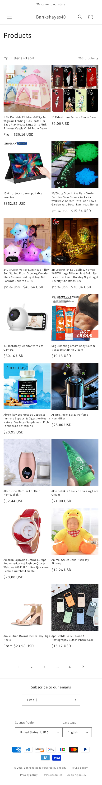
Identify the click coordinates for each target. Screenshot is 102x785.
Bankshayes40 (32, 767)
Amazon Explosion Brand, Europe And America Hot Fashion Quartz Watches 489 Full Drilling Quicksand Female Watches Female (27, 565)
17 (70, 666)
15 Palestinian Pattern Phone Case (73, 117)
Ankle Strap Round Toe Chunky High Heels (27, 637)
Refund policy (79, 767)
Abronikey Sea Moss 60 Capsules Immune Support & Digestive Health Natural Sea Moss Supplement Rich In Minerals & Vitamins (27, 420)
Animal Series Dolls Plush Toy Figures (70, 561)
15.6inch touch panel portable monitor (23, 195)
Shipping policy (76, 774)
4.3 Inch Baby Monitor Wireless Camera (23, 347)
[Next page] (83, 666)
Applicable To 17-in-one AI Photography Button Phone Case (72, 637)
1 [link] (19, 666)
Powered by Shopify (54, 767)
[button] (9, 17)
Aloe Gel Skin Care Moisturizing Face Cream (74, 493)
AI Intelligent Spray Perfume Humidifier (69, 416)
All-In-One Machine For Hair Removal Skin (22, 493)
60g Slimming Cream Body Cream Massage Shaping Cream (73, 347)
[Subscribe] (75, 700)
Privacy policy (29, 774)
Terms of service (52, 774)
